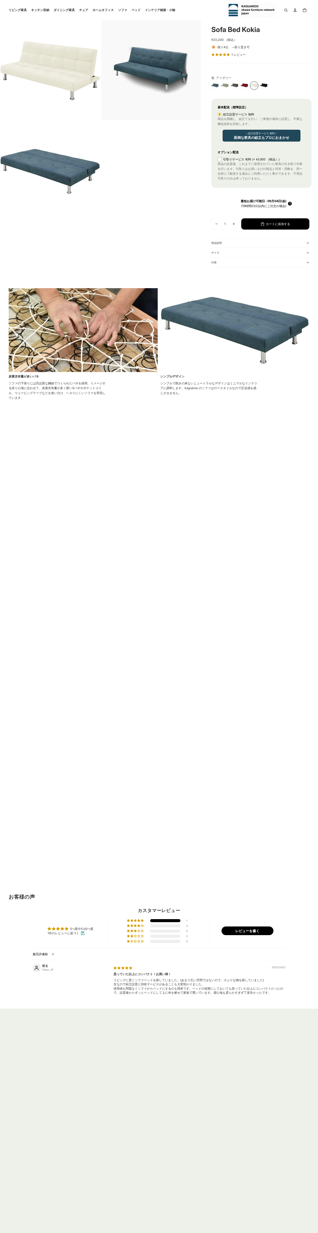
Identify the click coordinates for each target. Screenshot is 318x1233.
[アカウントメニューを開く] (295, 10)
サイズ (215, 252)
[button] (290, 204)
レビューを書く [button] (247, 931)
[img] (123, 968)
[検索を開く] (286, 10)
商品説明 (216, 242)
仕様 (214, 262)
